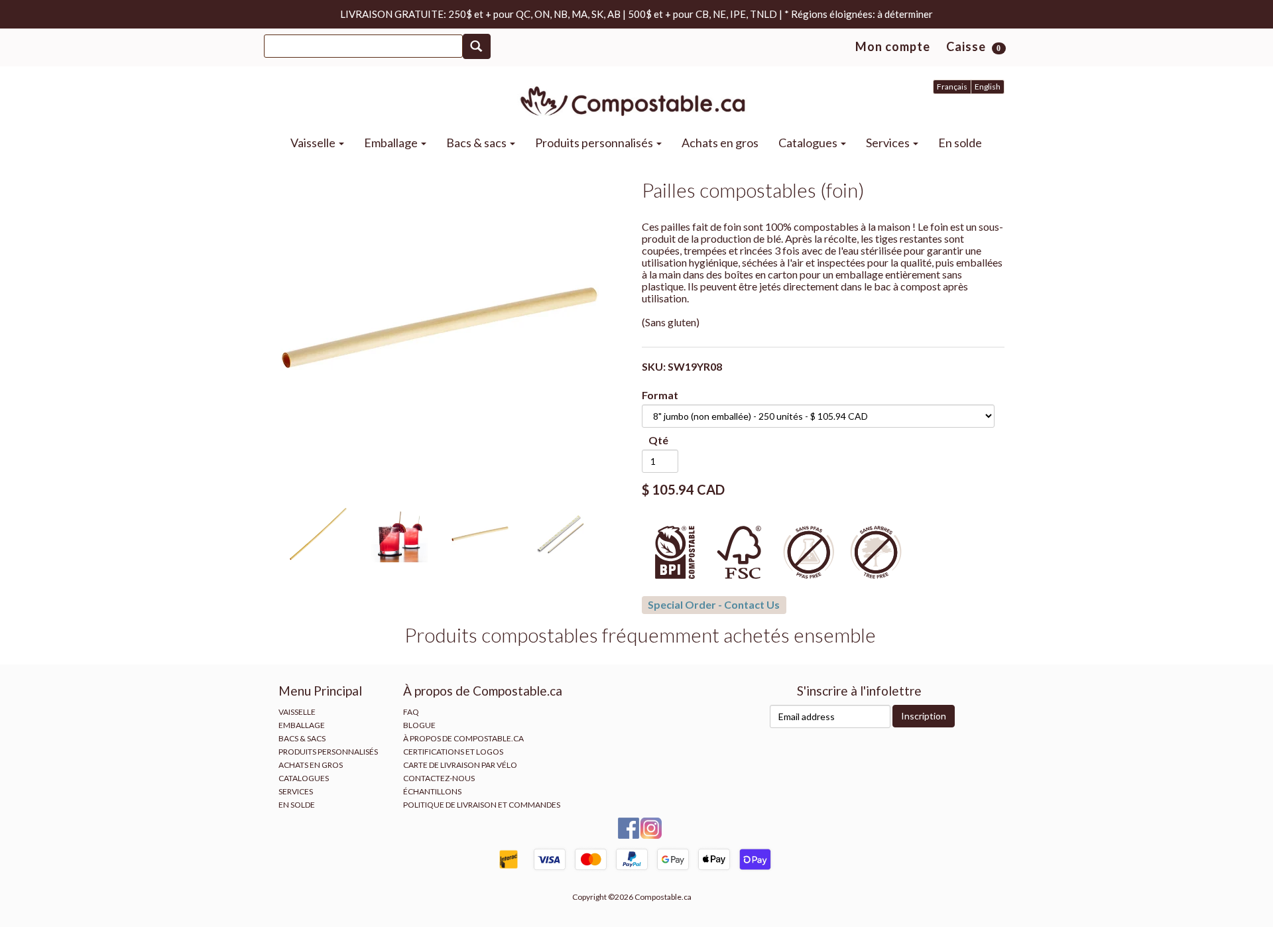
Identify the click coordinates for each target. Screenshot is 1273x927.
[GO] (477, 46)
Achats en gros (720, 142)
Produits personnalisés (595, 142)
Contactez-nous (439, 778)
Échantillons (432, 791)
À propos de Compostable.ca (463, 738)
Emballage (392, 142)
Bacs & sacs (477, 142)
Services (889, 142)
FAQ (411, 712)
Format (660, 395)
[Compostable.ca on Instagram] (651, 827)
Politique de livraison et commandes (481, 805)
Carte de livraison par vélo (460, 765)
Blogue (419, 725)
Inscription (923, 715)
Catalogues (808, 142)
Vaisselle (313, 142)
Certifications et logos (453, 752)
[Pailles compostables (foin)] (440, 327)
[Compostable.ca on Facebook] (629, 827)
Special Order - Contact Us (714, 604)
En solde (960, 142)
